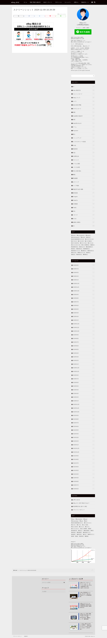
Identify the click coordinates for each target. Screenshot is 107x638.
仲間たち (76, 2)
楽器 (83, 112)
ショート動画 (88, 241)
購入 (83, 134)
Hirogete (83, 196)
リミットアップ (83, 138)
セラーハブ (83, 182)
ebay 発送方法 (83, 90)
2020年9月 (83, 477)
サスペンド (83, 160)
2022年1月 (83, 444)
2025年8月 (83, 298)
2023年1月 (83, 400)
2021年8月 (83, 459)
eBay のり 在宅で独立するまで (81, 503)
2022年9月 (83, 415)
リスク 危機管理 (84, 528)
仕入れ (83, 218)
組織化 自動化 (83, 222)
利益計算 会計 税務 (83, 189)
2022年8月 (83, 419)
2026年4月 (83, 276)
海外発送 (80, 248)
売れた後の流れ (83, 171)
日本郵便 (83, 204)
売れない (83, 246)
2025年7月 (83, 301)
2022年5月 (83, 430)
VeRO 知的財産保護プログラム (78, 239)
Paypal (88, 235)
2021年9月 (83, 455)
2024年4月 (83, 353)
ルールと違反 (83, 163)
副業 (90, 528)
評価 (88, 252)
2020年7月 (83, 485)
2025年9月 (83, 294)
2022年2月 (83, 441)
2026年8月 (83, 265)
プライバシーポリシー (79, 509)
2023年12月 (83, 367)
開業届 (85, 254)
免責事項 (26, 636)
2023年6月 (83, 382)
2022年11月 (83, 408)
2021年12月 (83, 448)
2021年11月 (83, 452)
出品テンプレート (47, 2)
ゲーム (83, 127)
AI (83, 86)
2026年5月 (83, 272)
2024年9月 (83, 334)
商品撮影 (83, 178)
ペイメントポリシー (75, 528)
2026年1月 (83, 279)
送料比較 (80, 254)
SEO (88, 237)
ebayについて (83, 97)
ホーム (25, 2)
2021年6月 (83, 466)
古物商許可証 (75, 246)
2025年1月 (83, 320)
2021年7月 (83, 463)
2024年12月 (83, 323)
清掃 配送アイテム (76, 250)
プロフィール (58, 2)
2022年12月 (83, 404)
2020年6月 (83, 488)
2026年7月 (83, 268)
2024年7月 (83, 342)
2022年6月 (83, 426)
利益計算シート (85, 2)
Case (73, 235)
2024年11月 (83, 327)
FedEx (83, 207)
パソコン (87, 526)
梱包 (83, 174)
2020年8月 (83, 481)
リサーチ (83, 215)
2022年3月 (83, 437)
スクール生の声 (75, 526)
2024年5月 (83, 349)
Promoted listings (75, 237)
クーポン (74, 241)
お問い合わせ (76, 499)
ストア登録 (83, 185)
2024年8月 (83, 338)
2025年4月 (83, 312)
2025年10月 (83, 290)
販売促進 (83, 192)
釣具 (83, 119)
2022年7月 (83, 422)
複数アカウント (82, 252)
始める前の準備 (83, 105)
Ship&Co (83, 200)
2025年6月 (83, 305)
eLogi (83, 145)
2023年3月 (83, 393)
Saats (83, 237)
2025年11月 (83, 287)
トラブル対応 (83, 167)
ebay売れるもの (83, 123)
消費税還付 (87, 248)
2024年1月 (83, 364)
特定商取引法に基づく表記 (80, 506)
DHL (83, 211)
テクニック (82, 526)
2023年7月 (83, 378)
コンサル (81, 241)
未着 (73, 248)
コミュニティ (68, 2)
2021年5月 (83, 470)
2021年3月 (83, 474)
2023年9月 (83, 375)
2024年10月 (83, 331)
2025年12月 (83, 283)
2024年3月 (83, 356)
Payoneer (83, 130)
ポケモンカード (83, 108)
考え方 (74, 252)
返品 (73, 254)
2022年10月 (83, 411)
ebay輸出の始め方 (83, 116)
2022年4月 (83, 433)
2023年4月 (83, 389)
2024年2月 (83, 360)
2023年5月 (83, 386)
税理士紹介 (91, 250)
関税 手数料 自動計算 (35, 2)
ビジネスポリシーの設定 (83, 141)
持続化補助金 (90, 246)
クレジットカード (83, 94)
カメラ (83, 101)
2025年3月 (83, 316)
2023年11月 (83, 371)
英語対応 (83, 149)
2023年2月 (83, 397)
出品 (83, 152)
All (83, 226)
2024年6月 (83, 345)
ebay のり (15, 2)
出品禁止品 (83, 156)
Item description (81, 235)
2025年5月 (83, 309)
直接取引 (84, 250)
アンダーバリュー (89, 239)
